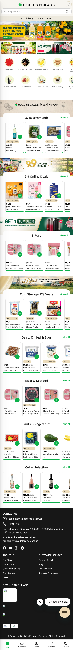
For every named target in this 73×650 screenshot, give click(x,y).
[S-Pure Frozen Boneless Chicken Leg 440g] (53, 249)
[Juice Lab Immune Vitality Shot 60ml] (14, 190)
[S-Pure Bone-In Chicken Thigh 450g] (14, 249)
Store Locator (9, 573)
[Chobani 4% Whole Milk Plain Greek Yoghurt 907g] (51, 351)
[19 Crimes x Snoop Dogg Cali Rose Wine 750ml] (31, 481)
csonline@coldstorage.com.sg (26, 518)
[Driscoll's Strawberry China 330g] (12, 438)
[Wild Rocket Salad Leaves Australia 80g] (34, 131)
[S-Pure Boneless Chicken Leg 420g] (34, 249)
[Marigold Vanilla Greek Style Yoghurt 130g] (14, 308)
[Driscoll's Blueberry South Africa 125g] (31, 438)
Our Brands (8, 564)
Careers (6, 577)
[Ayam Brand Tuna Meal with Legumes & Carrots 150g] (53, 308)
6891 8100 (14, 524)
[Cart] (69, 4)
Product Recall (46, 560)
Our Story (7, 560)
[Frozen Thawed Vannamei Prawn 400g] (53, 131)
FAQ (41, 564)
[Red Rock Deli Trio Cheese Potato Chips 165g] (34, 308)
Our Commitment (11, 568)
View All (64, 118)
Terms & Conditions (48, 573)
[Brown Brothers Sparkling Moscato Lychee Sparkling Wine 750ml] (12, 481)
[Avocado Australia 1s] (51, 438)
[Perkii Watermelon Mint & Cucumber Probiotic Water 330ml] (34, 190)
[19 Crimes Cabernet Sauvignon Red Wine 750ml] (51, 481)
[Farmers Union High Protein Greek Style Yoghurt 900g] (31, 351)
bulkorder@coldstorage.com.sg (20, 540)
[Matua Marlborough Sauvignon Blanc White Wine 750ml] (14, 131)
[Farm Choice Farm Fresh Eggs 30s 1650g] (12, 351)
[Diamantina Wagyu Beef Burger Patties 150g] (31, 394)
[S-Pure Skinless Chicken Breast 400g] (12, 394)
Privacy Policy (45, 568)
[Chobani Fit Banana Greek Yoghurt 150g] (53, 190)
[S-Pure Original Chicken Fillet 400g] (51, 394)
